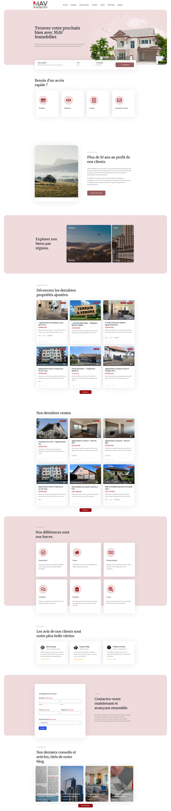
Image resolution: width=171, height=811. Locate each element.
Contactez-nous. (121, 108)
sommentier (81, 318)
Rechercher (125, 65)
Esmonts (80, 482)
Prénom (41, 704)
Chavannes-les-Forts (50, 437)
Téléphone (67, 710)
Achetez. (67, 108)
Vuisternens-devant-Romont (119, 482)
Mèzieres (80, 364)
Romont (113, 318)
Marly (46, 318)
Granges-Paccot (115, 364)
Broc (46, 364)
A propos (73, 5)
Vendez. (42, 108)
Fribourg (71, 228)
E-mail (44, 710)
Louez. (92, 108)
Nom (62, 704)
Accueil (65, 5)
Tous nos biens (84, 5)
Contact (119, 5)
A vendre (94, 5)
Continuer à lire (41, 799)
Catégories (99, 65)
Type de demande (47, 719)
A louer (102, 5)
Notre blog (111, 5)
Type (78, 65)
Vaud (115, 228)
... (63, 332)
